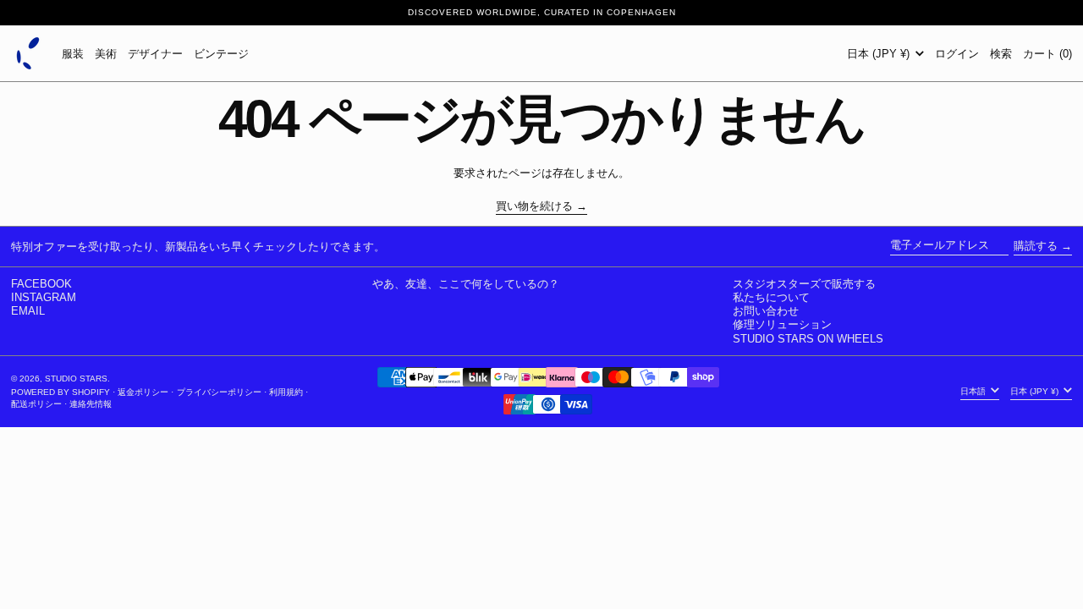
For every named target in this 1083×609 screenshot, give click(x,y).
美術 (106, 53)
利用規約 (286, 392)
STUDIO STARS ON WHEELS (808, 338)
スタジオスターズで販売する (804, 283)
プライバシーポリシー (219, 392)
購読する (1036, 245)
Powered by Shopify (60, 392)
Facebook (41, 283)
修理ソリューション (782, 324)
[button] (1001, 53)
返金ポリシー (143, 392)
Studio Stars (76, 378)
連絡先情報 (90, 404)
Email (28, 310)
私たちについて (771, 297)
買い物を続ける (534, 206)
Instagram (43, 297)
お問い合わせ (766, 310)
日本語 (974, 391)
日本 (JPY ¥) (880, 53)
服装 (73, 53)
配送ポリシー (36, 404)
